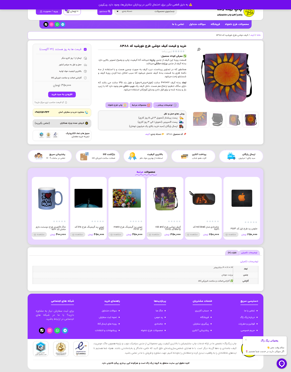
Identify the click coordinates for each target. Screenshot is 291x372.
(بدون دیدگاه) (167, 51)
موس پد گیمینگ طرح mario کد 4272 (200, 228)
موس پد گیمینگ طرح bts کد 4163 (161, 228)
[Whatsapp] (57, 24)
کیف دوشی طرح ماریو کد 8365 (48, 228)
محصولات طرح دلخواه (237, 24)
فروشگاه (215, 24)
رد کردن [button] (103, 5)
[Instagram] (51, 24)
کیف (252, 35)
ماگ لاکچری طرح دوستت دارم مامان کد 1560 (123, 228)
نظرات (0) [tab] (232, 252)
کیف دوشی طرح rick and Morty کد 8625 (240, 228)
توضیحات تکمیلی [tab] (249, 252)
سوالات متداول (197, 24)
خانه (259, 35)
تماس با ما (178, 24)
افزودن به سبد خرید (62, 94)
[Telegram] (62, 24)
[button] (199, 49)
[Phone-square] (45, 24)
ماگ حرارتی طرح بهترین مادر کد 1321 (85, 228)
